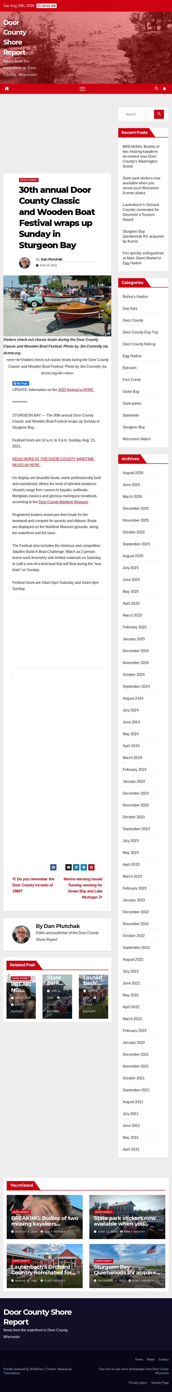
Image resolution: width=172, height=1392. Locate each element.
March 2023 (132, 876)
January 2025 (134, 639)
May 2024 (131, 734)
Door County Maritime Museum (63, 502)
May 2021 (131, 1137)
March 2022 (132, 1019)
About (151, 1359)
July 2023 (131, 841)
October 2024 (134, 675)
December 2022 (136, 912)
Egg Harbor (132, 356)
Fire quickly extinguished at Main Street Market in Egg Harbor (143, 258)
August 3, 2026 (26, 1231)
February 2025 (135, 627)
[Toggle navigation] (82, 88)
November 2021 (136, 1066)
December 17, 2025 (112, 1280)
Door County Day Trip (140, 332)
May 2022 (131, 995)
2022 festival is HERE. (76, 390)
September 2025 (136, 544)
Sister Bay (131, 391)
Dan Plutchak (51, 259)
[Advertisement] (57, 140)
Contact (164, 1359)
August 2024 (133, 698)
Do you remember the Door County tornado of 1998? (33, 885)
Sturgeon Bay (134, 427)
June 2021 (131, 1126)
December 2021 (136, 1054)
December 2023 (136, 793)
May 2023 (131, 853)
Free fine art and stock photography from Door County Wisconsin (134, 1371)
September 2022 (136, 947)
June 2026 (131, 485)
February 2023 (135, 888)
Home (139, 1359)
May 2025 (131, 591)
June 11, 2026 (108, 1231)
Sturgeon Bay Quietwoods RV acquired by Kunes (143, 236)
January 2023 (134, 900)
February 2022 (135, 1031)
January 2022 (134, 1042)
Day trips (130, 308)
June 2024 (131, 722)
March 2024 (132, 758)
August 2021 (133, 1102)
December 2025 (136, 508)
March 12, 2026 (26, 1280)
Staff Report (53, 1008)
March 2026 (132, 496)
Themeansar (11, 1373)
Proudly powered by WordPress (24, 1369)
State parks (132, 403)
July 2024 (131, 710)
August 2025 (133, 556)
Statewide (131, 415)
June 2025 (131, 580)
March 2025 (132, 615)
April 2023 (131, 864)
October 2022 (134, 936)
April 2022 (131, 1007)
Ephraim (129, 368)
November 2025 (136, 520)
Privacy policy (138, 1382)
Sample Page (160, 1382)
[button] (156, 88)
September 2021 (136, 1090)
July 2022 (131, 971)
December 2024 (136, 651)
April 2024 (131, 746)
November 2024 (136, 663)
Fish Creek (132, 380)
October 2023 (134, 817)
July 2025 (131, 568)
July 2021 (131, 1114)
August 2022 (133, 959)
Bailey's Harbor (135, 297)
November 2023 (136, 805)
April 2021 (131, 1149)
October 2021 (134, 1078)
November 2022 (136, 924)
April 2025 (131, 603)
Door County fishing (139, 344)
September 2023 (136, 829)
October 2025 (134, 532)
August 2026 (133, 473)
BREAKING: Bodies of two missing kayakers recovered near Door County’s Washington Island (141, 156)
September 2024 (136, 686)
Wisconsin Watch (137, 439)
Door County (28, 180)
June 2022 (131, 983)
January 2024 (134, 781)
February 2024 (135, 769)
